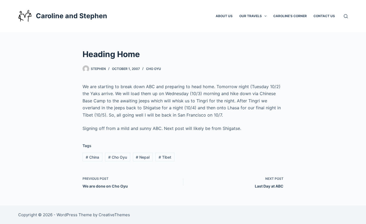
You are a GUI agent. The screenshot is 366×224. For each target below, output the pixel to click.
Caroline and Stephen (71, 16)
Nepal (143, 157)
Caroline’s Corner (290, 16)
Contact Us (324, 16)
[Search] (346, 16)
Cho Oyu (153, 69)
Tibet (165, 157)
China (92, 157)
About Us (224, 16)
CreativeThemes (114, 214)
